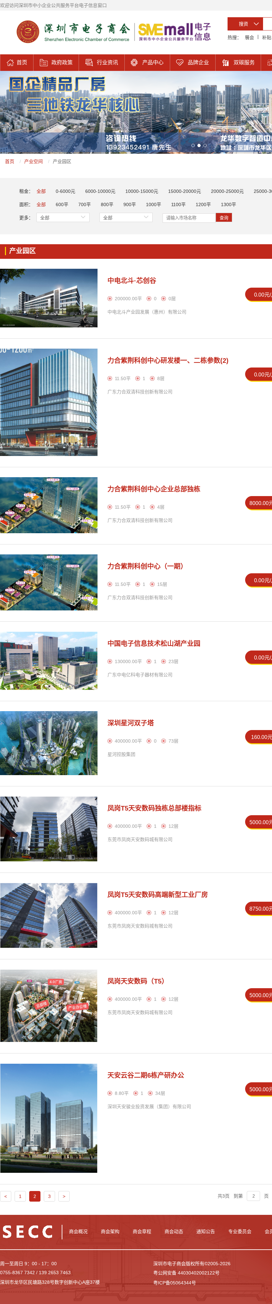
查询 (224, 217)
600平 (62, 204)
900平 (129, 204)
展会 (249, 37)
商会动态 (174, 1231)
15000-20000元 (184, 191)
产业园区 (62, 161)
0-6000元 (65, 191)
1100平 (178, 204)
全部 (41, 191)
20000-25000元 (227, 191)
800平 (107, 204)
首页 (9, 161)
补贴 (266, 37)
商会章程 (142, 1231)
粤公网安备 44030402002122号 (186, 1273)
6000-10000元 (100, 191)
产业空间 (33, 161)
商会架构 (110, 1231)
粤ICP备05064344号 (174, 1282)
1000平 (153, 204)
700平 (84, 204)
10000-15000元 (141, 191)
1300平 (228, 204)
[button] (193, 145)
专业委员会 (239, 1231)
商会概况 (78, 1231)
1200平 (203, 204)
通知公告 (205, 1231)
